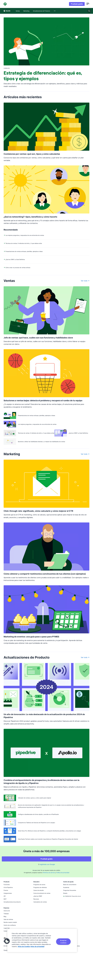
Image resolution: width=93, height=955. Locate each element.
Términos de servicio (49, 872)
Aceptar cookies (63, 942)
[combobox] (55, 11)
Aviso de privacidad (37, 946)
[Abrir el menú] (87, 4)
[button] (7, 941)
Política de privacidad (62, 872)
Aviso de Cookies (24, 946)
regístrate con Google (47, 864)
